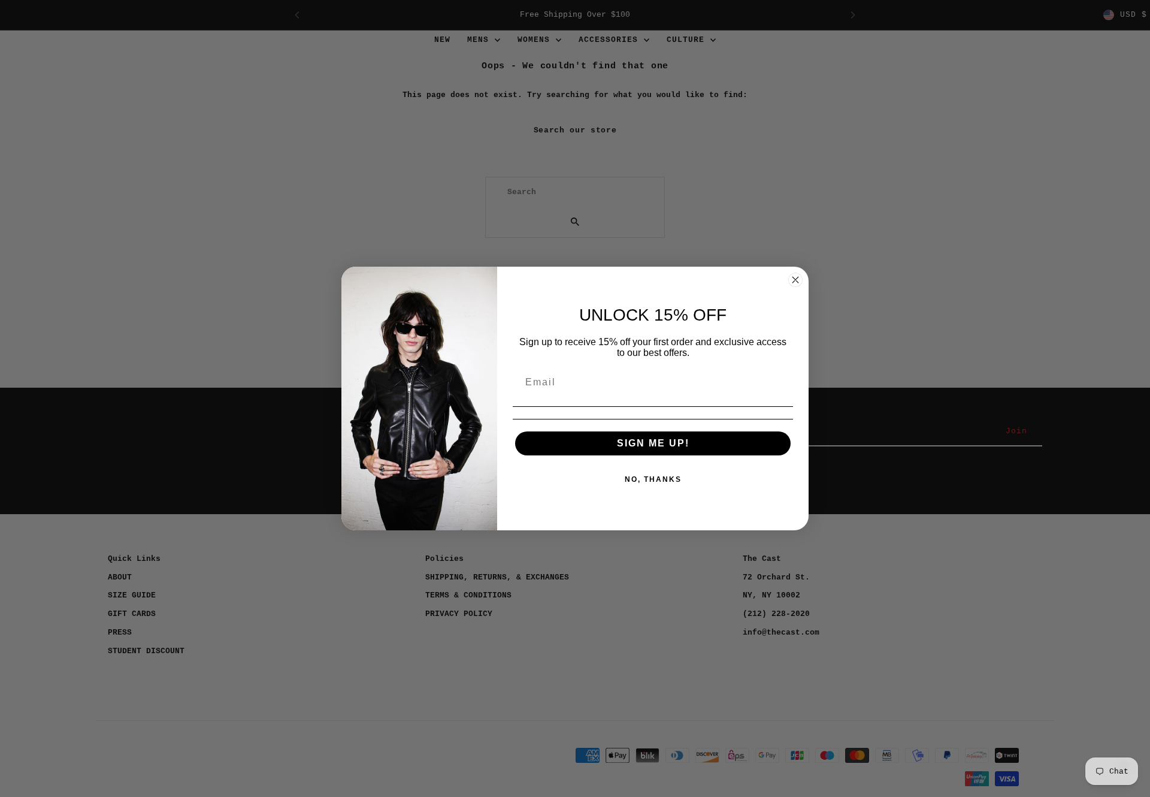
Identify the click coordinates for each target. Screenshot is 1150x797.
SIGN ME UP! (653, 443)
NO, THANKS (653, 479)
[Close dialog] (795, 280)
